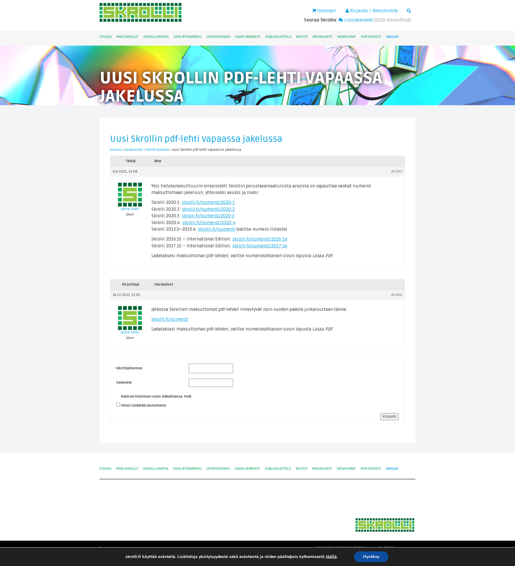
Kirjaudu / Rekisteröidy (373, 10)
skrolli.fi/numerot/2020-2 (208, 209)
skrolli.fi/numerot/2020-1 (208, 202)
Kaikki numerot (247, 37)
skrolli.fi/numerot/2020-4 (208, 222)
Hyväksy (371, 556)
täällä (331, 556)
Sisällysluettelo (278, 37)
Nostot (302, 37)
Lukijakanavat (358, 20)
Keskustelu (134, 150)
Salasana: (124, 382)
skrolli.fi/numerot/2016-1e (259, 239)
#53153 (396, 171)
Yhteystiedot (371, 37)
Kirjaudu (389, 416)
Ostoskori (326, 10)
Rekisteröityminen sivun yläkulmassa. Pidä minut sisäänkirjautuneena (156, 401)
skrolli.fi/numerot (216, 229)
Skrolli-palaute (157, 150)
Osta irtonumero (187, 37)
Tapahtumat (346, 37)
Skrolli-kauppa (156, 37)
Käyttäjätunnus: (129, 368)
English (392, 37)
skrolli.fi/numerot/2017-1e (259, 246)
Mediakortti (322, 37)
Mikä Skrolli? (128, 37)
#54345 (396, 295)
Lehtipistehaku (218, 37)
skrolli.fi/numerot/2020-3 (208, 215)
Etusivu (106, 37)
